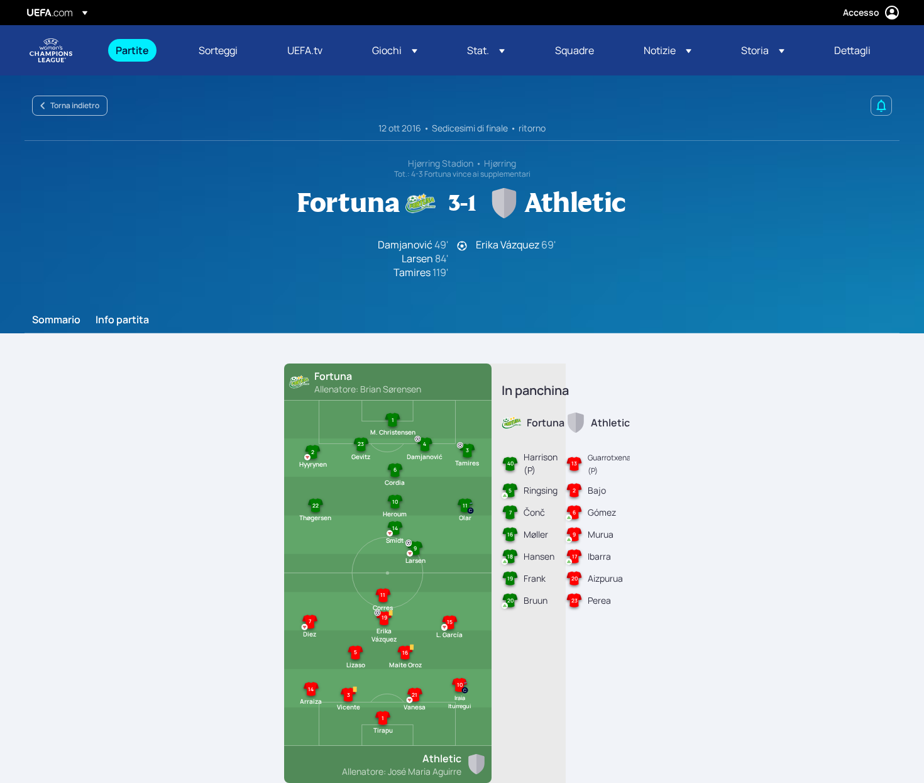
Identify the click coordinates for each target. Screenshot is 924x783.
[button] (395, 50)
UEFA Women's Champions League (51, 50)
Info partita (122, 320)
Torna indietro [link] (74, 105)
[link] (132, 50)
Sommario (56, 320)
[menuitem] (141, 50)
